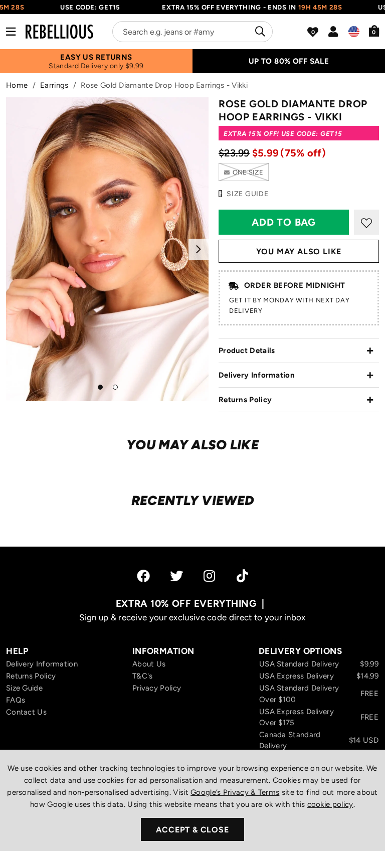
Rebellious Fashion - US (59, 31)
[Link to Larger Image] (107, 249)
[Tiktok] (242, 575)
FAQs (15, 700)
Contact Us (26, 712)
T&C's (142, 675)
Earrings (54, 85)
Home (17, 85)
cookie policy (330, 804)
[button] (374, 30)
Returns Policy (245, 399)
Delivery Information (257, 375)
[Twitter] (176, 575)
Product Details (247, 350)
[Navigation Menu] (11, 31)
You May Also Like (299, 251)
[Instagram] (210, 575)
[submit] (259, 31)
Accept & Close (192, 829)
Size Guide (24, 688)
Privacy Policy (156, 688)
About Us (148, 663)
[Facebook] (143, 575)
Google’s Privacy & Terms (234, 792)
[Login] (333, 31)
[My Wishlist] (312, 32)
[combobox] (192, 31)
